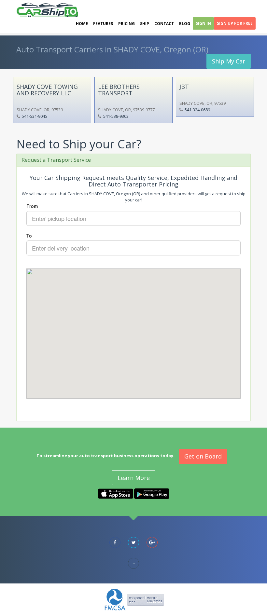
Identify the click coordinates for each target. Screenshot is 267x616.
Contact (164, 23)
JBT (184, 86)
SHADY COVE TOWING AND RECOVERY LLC (47, 90)
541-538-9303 (116, 116)
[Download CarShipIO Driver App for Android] (151, 493)
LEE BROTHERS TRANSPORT (119, 90)
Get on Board (203, 456)
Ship (144, 23)
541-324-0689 (197, 110)
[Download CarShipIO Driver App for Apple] (115, 493)
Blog (184, 23)
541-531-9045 (34, 116)
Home (82, 23)
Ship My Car (228, 61)
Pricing (126, 23)
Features (103, 23)
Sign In (203, 23)
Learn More (134, 478)
